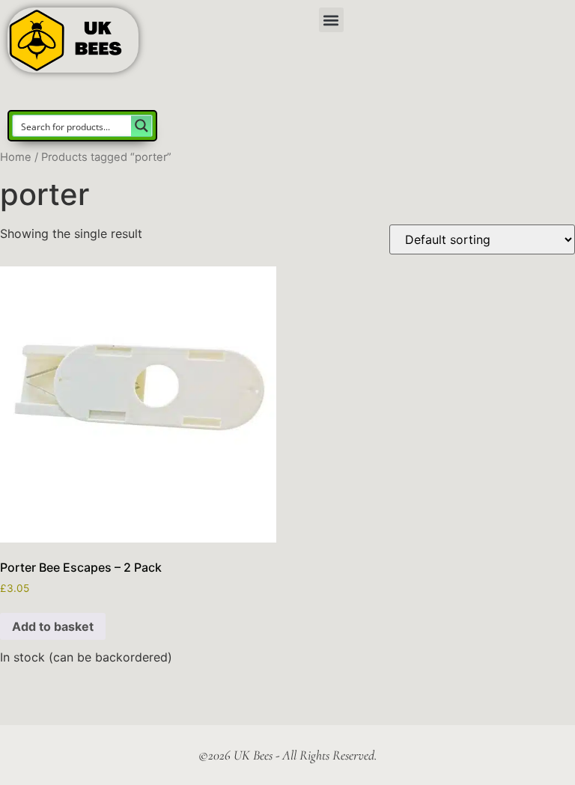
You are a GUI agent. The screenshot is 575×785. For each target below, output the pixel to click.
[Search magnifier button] (141, 125)
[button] (331, 19)
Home (15, 157)
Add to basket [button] (53, 626)
